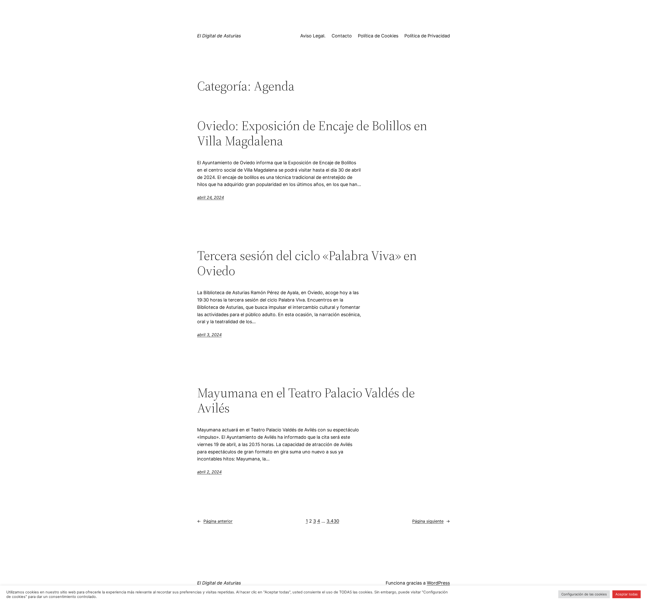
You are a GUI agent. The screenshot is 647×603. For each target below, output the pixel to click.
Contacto (342, 35)
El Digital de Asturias (219, 35)
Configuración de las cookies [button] (584, 594)
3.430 (333, 521)
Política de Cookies (378, 35)
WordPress (438, 583)
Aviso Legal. (313, 35)
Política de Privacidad (427, 35)
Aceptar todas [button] (626, 594)
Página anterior (215, 521)
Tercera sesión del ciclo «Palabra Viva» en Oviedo (307, 263)
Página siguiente (431, 521)
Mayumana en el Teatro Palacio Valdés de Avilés (306, 400)
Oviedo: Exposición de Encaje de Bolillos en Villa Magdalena (312, 133)
